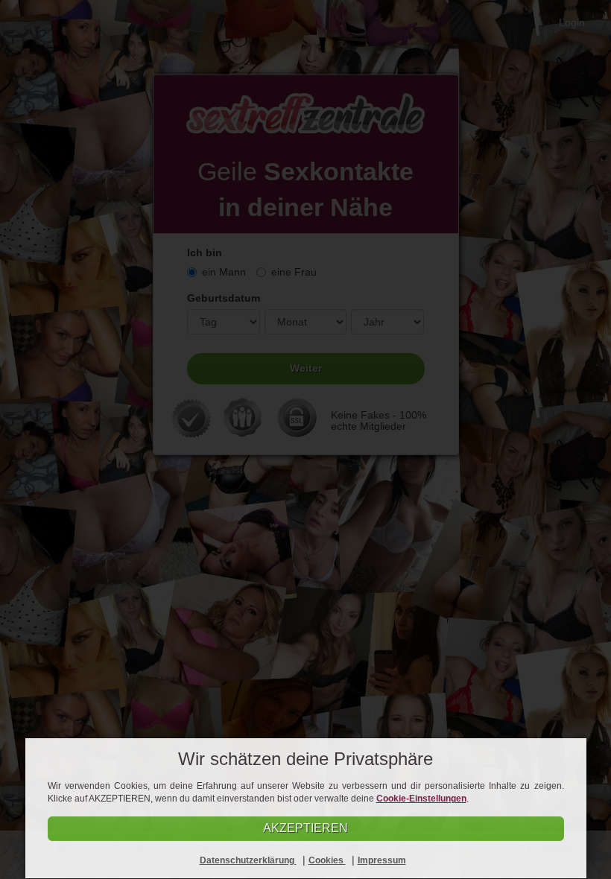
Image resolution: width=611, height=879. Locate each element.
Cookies (327, 860)
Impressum (382, 860)
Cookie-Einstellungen (421, 798)
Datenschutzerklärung (248, 860)
